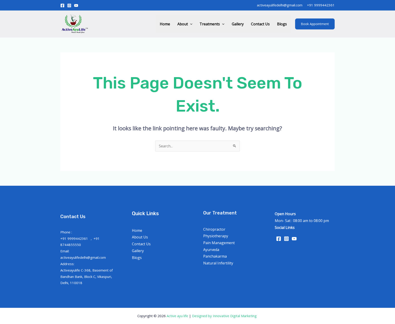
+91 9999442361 (321, 5)
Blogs (282, 23)
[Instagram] (69, 5)
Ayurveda (211, 249)
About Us (140, 237)
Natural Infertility (218, 263)
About (182, 23)
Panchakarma (215, 256)
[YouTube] (76, 5)
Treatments (210, 23)
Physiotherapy (215, 235)
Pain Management (219, 242)
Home (165, 23)
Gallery (238, 23)
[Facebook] (62, 5)
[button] (190, 24)
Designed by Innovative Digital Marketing (225, 316)
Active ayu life (178, 316)
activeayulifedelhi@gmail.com (279, 5)
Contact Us (260, 23)
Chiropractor (214, 229)
